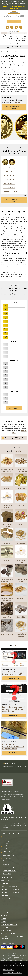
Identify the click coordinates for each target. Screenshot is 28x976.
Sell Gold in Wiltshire (7, 941)
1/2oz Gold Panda (8, 176)
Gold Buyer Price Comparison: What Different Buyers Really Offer (13, 746)
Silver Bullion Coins (7, 634)
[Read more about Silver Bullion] (21, 608)
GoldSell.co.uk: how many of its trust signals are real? (13, 673)
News (17, 645)
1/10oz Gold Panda (9, 184)
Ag (10, 33)
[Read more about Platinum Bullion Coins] (21, 551)
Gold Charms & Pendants (7, 506)
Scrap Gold (20, 598)
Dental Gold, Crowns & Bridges (21, 470)
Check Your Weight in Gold (9, 924)
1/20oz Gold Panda (9, 187)
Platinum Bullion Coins (21, 561)
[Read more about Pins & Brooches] (21, 534)
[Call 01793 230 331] (7, 27)
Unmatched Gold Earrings (21, 635)
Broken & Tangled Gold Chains (7, 470)
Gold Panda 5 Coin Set (10, 191)
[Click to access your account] (16, 27)
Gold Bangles (7, 488)
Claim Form (4, 927)
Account (3, 921)
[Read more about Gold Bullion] (21, 479)
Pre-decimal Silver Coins (21, 580)
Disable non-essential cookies (12, 972)
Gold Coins (20, 505)
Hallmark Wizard (6, 913)
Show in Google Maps (9, 846)
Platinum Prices (6, 898)
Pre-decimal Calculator (8, 933)
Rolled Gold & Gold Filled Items (7, 599)
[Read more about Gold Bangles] (7, 479)
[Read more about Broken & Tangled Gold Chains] (7, 460)
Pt (17, 33)
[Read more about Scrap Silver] (7, 608)
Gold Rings (20, 524)
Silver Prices (4, 895)
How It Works (5, 880)
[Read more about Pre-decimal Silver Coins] (21, 570)
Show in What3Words (9, 849)
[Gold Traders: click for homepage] (14, 14)
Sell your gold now (14, 21)
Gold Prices (4, 883)
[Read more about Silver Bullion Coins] (7, 625)
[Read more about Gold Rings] (21, 515)
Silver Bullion (21, 617)
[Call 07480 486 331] (11, 27)
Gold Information (6, 930)
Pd (24, 33)
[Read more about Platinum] (7, 551)
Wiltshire (5, 841)
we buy (19, 451)
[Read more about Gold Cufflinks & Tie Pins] (7, 515)
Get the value (13, 408)
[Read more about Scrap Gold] (21, 589)
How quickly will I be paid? (14, 438)
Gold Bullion (21, 488)
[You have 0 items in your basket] (20, 27)
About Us (4, 907)
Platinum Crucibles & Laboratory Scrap (7, 580)
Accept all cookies (8, 969)
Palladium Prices (6, 901)
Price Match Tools (6, 916)
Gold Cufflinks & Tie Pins (7, 525)
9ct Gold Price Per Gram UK (9, 886)
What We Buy (5, 904)
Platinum (7, 560)
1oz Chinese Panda (9, 172)
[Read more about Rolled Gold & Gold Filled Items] (7, 589)
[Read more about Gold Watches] (7, 534)
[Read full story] (14, 657)
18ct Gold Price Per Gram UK (10, 889)
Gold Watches (7, 543)
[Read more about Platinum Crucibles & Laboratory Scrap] (7, 570)
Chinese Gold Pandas (9, 168)
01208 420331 (7, 873)
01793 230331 (7, 852)
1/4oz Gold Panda (8, 180)
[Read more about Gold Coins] (21, 496)
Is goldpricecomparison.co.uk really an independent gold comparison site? (13, 709)
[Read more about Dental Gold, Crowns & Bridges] (21, 460)
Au (4, 33)
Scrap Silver (7, 617)
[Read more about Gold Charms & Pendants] (7, 496)
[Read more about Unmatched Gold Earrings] (21, 625)
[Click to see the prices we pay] (18, 31)
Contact (3, 919)
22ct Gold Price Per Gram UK (10, 892)
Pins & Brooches (21, 543)
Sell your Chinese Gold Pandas (13, 107)
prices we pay (15, 102)
